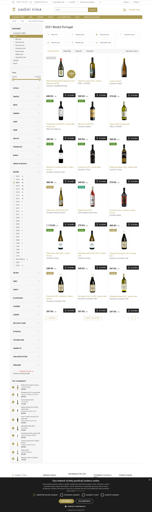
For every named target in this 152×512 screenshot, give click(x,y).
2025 (19, 265)
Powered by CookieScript (76, 510)
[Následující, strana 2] (133, 318)
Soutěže (72, 2)
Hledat (93, 10)
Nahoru (52, 318)
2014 (19, 205)
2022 (19, 179)
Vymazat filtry (25, 371)
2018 (19, 192)
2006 (19, 224)
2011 (19, 214)
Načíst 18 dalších (93, 318)
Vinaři (15, 63)
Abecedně (89, 51)
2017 (19, 195)
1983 (19, 249)
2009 (19, 218)
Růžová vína (19, 42)
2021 (19, 182)
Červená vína (19, 45)
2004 (19, 227)
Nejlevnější (67, 51)
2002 (19, 233)
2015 (19, 202)
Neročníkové (22, 259)
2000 (19, 240)
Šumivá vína (19, 51)
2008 (19, 221)
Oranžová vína (20, 48)
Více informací (80, 491)
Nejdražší (78, 51)
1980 (19, 253)
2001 (19, 237)
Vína (14, 36)
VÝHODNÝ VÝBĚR (19, 33)
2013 (19, 208)
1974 (19, 256)
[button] (76, 506)
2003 (19, 230)
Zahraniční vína (20, 57)
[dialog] (76, 494)
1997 (19, 246)
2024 (19, 262)
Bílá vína (18, 39)
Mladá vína (19, 54)
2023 (19, 176)
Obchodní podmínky (87, 2)
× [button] (149, 480)
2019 (19, 189)
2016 (19, 198)
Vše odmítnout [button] (84, 501)
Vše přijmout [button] (66, 501)
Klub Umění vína (58, 2)
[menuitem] (18, 17)
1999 (19, 243)
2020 (19, 186)
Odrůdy (15, 60)
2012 (19, 211)
